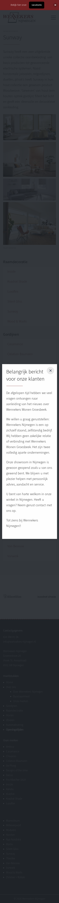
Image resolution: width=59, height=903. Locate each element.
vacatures (37, 5)
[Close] (55, 5)
